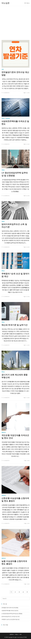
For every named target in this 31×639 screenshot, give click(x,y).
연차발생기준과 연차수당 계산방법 (10, 607)
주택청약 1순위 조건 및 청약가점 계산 (11, 619)
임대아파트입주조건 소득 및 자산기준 (11, 616)
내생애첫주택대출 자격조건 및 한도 (10, 610)
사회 (3, 69)
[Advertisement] (15, 22)
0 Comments (6, 92)
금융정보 (8, 118)
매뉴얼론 (6, 3)
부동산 (3, 118)
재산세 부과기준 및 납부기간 (15, 324)
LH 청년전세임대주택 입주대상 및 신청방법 (15, 174)
